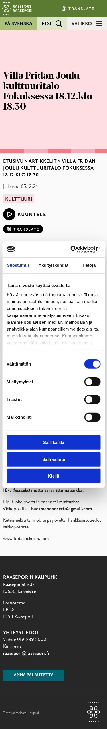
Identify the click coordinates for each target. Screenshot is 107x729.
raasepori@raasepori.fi (26, 653)
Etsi (46, 24)
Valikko (82, 24)
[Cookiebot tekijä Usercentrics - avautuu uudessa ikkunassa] (76, 249)
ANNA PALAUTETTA (34, 675)
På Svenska (18, 24)
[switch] (92, 381)
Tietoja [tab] (89, 265)
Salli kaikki (53, 442)
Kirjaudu (35, 713)
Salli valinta (53, 459)
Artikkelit (43, 161)
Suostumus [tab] (18, 265)
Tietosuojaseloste (15, 713)
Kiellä (53, 475)
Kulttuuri (18, 199)
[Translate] (78, 9)
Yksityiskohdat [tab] (53, 265)
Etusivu (13, 161)
